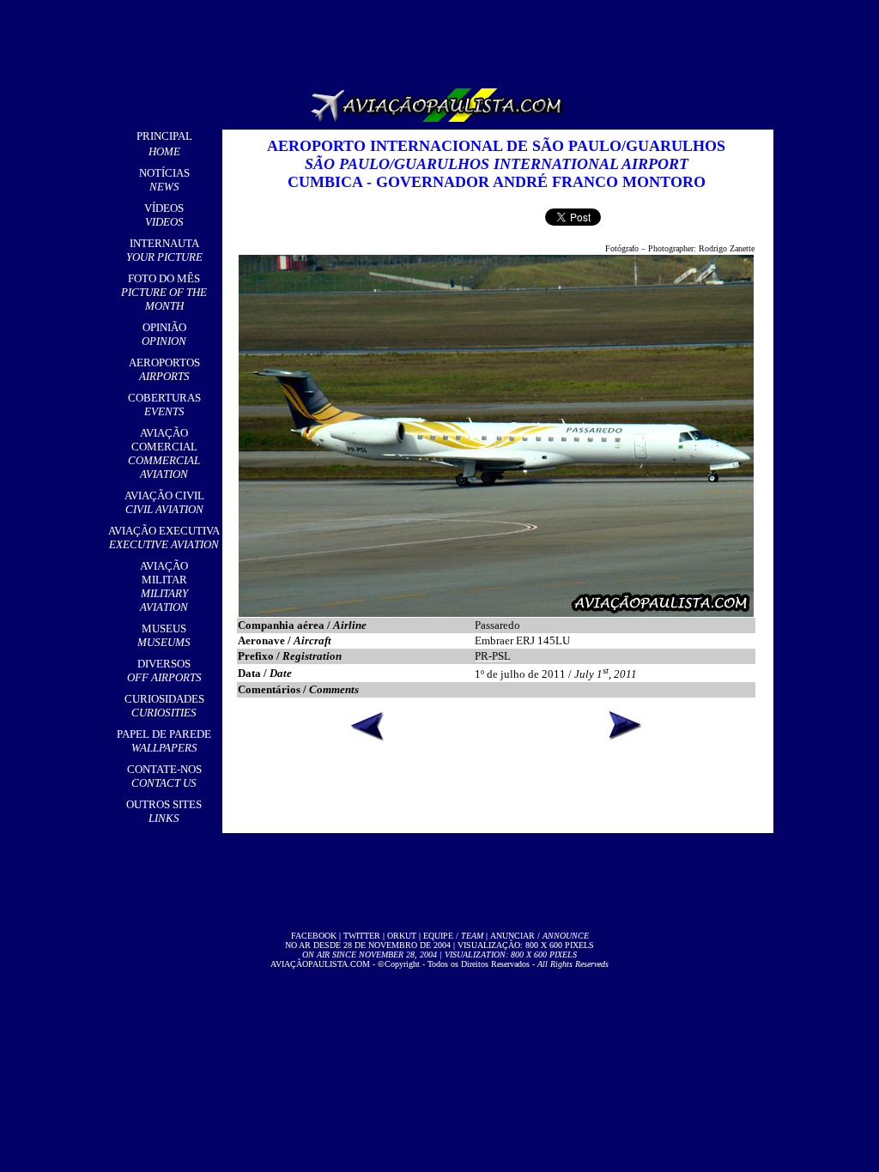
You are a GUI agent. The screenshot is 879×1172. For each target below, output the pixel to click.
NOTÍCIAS (164, 179)
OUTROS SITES (164, 811)
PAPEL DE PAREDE (164, 741)
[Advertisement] (442, 38)
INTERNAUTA (164, 250)
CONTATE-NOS (164, 776)
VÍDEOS (164, 215)
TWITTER (361, 935)
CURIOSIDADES (164, 705)
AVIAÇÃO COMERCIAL (164, 453)
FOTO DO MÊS (164, 292)
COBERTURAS (164, 404)
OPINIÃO (164, 334)
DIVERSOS (164, 670)
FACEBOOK (313, 935)
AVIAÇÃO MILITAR (164, 586)
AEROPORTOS (164, 369)
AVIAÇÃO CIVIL (164, 502)
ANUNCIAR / (539, 935)
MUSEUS (164, 635)
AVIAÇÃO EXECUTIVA (164, 537)
